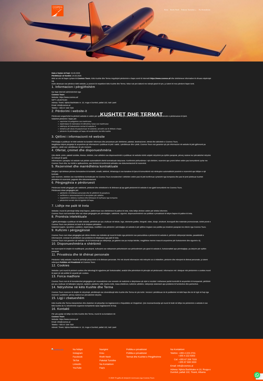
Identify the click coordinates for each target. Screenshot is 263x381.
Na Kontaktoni (106, 364)
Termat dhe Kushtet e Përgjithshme (143, 356)
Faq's (102, 368)
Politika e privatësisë (136, 353)
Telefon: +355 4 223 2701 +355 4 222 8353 (183, 354)
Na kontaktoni (204, 10)
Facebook (77, 356)
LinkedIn (77, 364)
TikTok (76, 360)
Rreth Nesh (174, 10)
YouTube (77, 368)
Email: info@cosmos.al (181, 365)
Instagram (78, 353)
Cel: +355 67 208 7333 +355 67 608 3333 (183, 360)
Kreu (166, 10)
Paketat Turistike (188, 10)
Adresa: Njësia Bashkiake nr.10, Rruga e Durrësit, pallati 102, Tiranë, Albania (190, 370)
